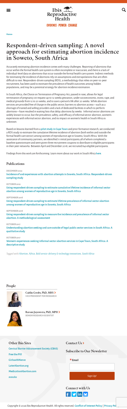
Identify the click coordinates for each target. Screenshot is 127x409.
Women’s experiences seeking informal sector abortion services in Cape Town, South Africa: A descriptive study (57, 242)
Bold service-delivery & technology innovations (58, 253)
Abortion (23, 253)
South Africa (88, 253)
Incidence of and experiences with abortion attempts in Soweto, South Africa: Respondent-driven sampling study (59, 175)
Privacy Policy (111, 405)
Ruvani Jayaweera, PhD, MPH (41, 312)
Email (75, 359)
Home (9, 34)
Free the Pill (15, 354)
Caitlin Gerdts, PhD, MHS (39, 292)
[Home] (61, 26)
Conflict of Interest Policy (88, 405)
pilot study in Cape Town (54, 129)
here (98, 153)
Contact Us (74, 343)
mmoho (13, 377)
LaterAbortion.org (18, 365)
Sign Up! (92, 376)
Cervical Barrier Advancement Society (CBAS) (33, 348)
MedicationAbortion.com (22, 371)
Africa (32, 253)
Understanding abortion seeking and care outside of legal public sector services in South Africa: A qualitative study (59, 229)
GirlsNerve (17, 360)
